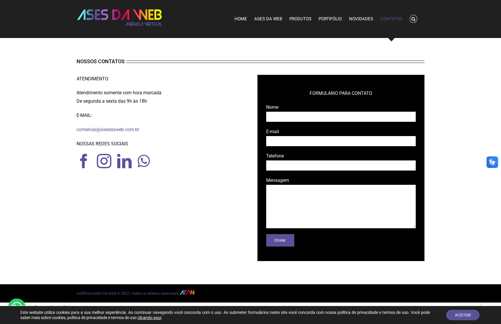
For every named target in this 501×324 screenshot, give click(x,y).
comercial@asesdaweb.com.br (108, 129)
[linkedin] (124, 161)
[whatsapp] (143, 161)
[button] (414, 19)
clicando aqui (149, 317)
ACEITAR (463, 315)
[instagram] (104, 161)
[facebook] (84, 161)
